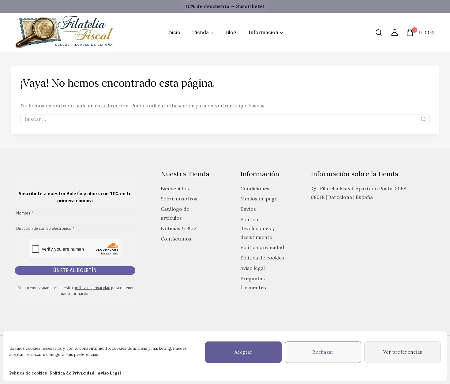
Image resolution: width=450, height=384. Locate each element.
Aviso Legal (109, 373)
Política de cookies (28, 373)
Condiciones (254, 188)
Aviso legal (252, 268)
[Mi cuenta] (394, 32)
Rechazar (322, 352)
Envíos (248, 209)
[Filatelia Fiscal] (65, 32)
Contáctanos (176, 239)
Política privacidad (262, 247)
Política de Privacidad (72, 373)
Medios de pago (259, 199)
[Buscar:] (225, 119)
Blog (231, 32)
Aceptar (243, 352)
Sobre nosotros (179, 199)
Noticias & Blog (179, 228)
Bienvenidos (175, 188)
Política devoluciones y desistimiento (257, 228)
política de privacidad (92, 288)
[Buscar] (378, 32)
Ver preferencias (402, 352)
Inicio (173, 32)
